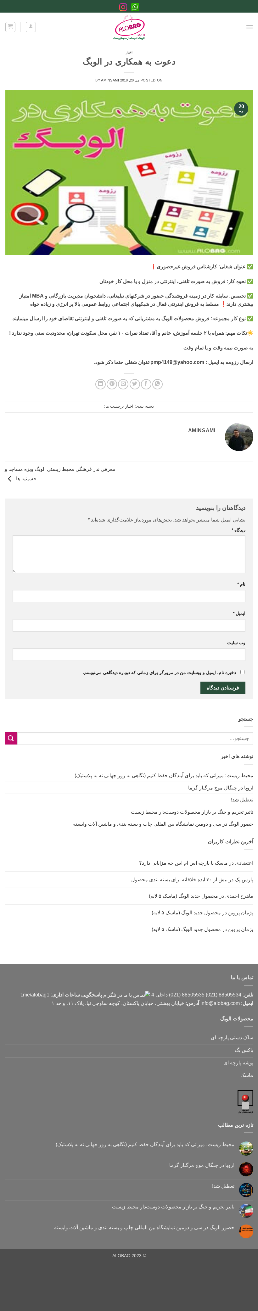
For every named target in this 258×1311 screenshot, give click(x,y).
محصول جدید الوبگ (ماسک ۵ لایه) (183, 896)
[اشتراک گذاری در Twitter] (135, 384)
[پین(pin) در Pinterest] (112, 384)
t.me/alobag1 (34, 994)
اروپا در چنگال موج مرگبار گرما (220, 787)
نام (241, 584)
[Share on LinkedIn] (100, 384)
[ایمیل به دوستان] (123, 384)
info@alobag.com (220, 1003)
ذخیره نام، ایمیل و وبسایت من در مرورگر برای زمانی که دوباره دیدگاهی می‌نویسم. (159, 672)
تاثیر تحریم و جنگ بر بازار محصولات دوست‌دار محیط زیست (192, 812)
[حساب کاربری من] (31, 27)
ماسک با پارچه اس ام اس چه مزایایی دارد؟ (183, 863)
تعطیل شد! (242, 799)
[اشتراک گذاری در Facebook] (146, 384)
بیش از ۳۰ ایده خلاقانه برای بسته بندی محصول (179, 879)
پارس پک (244, 879)
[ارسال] (11, 738)
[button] (249, 27)
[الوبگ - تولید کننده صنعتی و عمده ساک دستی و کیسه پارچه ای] (129, 27)
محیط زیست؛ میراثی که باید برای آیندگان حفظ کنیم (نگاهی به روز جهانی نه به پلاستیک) (164, 775)
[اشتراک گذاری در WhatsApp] (157, 384)
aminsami (110, 80)
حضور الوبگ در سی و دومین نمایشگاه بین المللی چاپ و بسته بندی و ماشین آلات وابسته (163, 824)
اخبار (129, 52)
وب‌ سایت (236, 642)
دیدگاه (238, 530)
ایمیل (239, 613)
